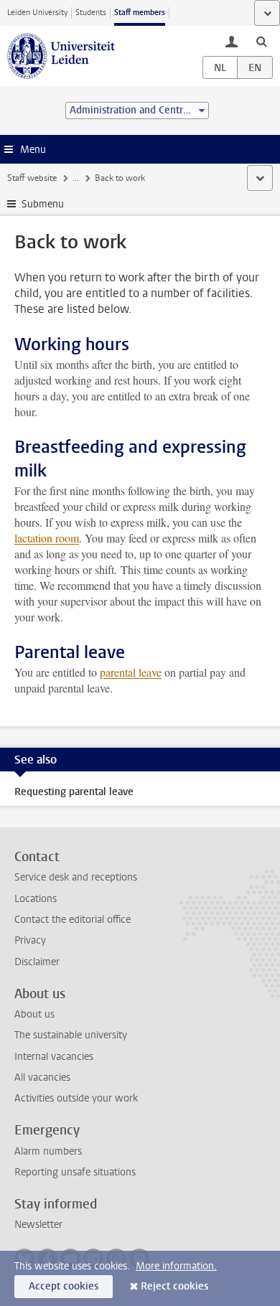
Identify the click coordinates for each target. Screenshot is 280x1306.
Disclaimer (37, 962)
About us (34, 1014)
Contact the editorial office (72, 919)
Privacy (30, 940)
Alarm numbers (48, 1151)
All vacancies (42, 1077)
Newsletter (38, 1224)
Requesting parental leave (74, 792)
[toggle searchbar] (261, 40)
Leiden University (37, 12)
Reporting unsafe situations (75, 1172)
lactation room (46, 537)
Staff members (139, 12)
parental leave (131, 672)
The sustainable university (70, 1035)
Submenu (43, 204)
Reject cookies (174, 1286)
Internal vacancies (53, 1056)
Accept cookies (63, 1286)
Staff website (32, 178)
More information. (176, 1266)
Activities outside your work (76, 1098)
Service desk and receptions (75, 877)
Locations (35, 899)
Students (90, 12)
